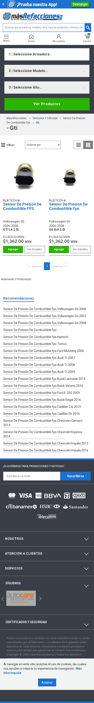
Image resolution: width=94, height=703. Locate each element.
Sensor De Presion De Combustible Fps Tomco (35, 344)
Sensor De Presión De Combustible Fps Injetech (35, 337)
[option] (21, 598)
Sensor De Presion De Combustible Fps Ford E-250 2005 (41, 392)
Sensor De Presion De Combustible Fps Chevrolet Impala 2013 (45, 443)
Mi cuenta (59, 41)
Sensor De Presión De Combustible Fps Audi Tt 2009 (39, 372)
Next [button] (39, 598)
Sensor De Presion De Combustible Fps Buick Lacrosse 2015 (44, 379)
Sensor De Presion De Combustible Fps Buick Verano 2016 (43, 386)
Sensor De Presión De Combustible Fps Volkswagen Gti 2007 (44, 316)
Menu (6, 40)
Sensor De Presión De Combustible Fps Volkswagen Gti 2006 (44, 309)
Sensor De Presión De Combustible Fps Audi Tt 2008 (39, 365)
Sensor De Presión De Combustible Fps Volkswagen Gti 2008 (44, 323)
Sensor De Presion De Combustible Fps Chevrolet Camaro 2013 (42, 423)
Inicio (31, 41)
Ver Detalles (34, 249)
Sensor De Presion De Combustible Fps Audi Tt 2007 (39, 358)
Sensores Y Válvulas (45, 118)
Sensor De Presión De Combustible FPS (22, 206)
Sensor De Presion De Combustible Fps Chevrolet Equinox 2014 (42, 434)
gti (37, 122)
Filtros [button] (11, 145)
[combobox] (46, 54)
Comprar (13, 249)
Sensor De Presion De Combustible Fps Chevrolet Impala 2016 (45, 450)
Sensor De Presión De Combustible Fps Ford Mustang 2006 (43, 351)
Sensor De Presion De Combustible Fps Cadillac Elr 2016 (41, 413)
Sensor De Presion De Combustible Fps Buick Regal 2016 (42, 399)
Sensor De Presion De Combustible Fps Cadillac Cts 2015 (42, 406)
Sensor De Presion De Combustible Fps (68, 206)
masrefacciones (16, 118)
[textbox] (47, 27)
